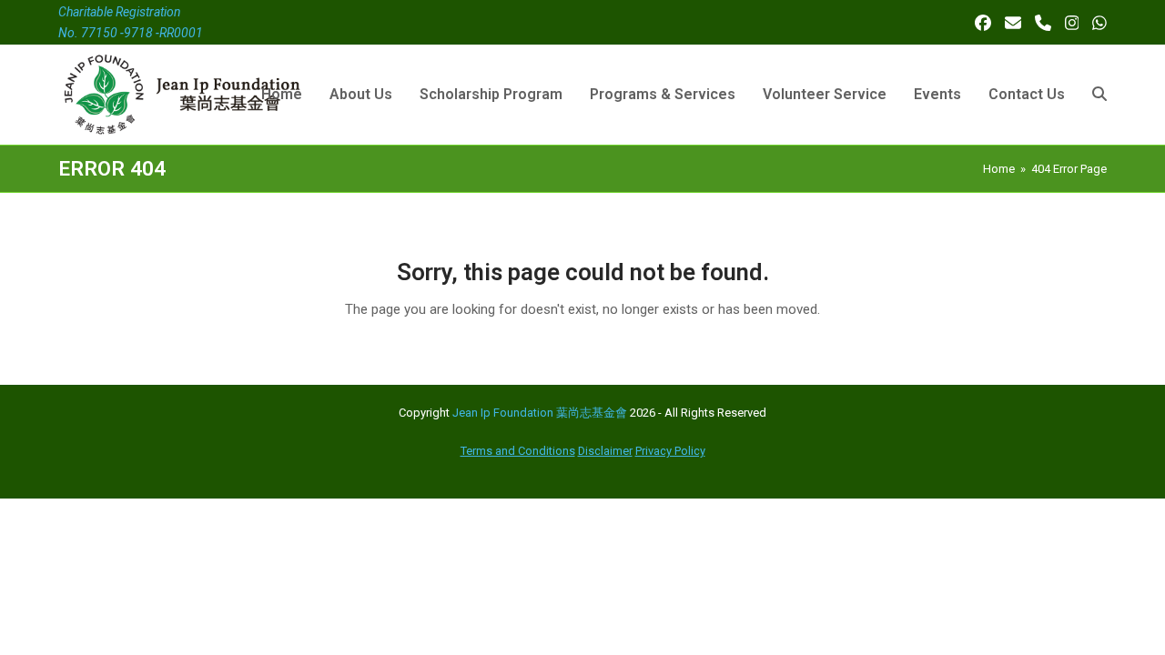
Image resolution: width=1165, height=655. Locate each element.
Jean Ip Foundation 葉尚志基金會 (539, 412)
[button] (1099, 94)
